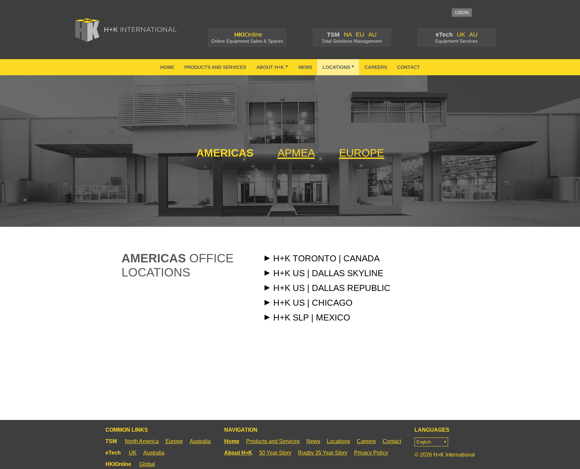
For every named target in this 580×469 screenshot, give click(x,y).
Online (248, 34)
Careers (376, 67)
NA (348, 34)
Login (462, 12)
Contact (408, 67)
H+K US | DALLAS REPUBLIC (331, 288)
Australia (200, 441)
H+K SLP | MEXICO (311, 317)
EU (360, 34)
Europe (174, 441)
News (305, 67)
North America (142, 441)
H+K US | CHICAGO (312, 303)
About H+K (270, 67)
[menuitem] (167, 67)
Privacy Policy (371, 453)
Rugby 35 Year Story (322, 453)
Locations (336, 67)
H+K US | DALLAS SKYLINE (328, 273)
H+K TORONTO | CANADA (326, 258)
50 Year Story (275, 453)
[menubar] (290, 67)
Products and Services (215, 67)
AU (372, 34)
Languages (432, 430)
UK (461, 34)
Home (167, 67)
